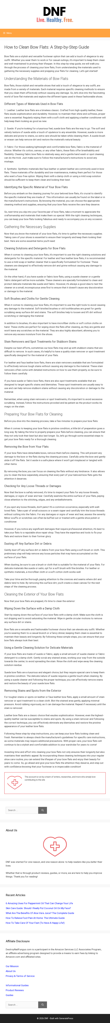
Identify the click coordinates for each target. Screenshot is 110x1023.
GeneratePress (66, 1018)
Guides (9, 995)
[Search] (42, 810)
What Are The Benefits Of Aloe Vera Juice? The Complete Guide (40, 913)
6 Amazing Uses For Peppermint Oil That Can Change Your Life (39, 903)
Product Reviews (15, 990)
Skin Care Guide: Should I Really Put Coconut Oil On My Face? (38, 908)
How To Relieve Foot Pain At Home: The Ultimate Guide (35, 918)
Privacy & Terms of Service (20, 976)
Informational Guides (17, 985)
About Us (11, 971)
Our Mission (12, 966)
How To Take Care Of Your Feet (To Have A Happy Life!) (35, 922)
